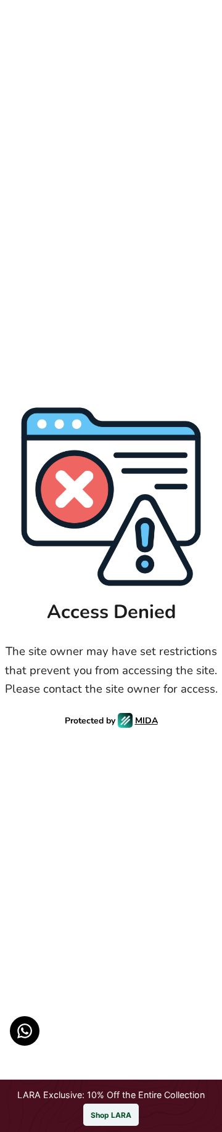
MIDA (146, 721)
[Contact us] (24, 1031)
